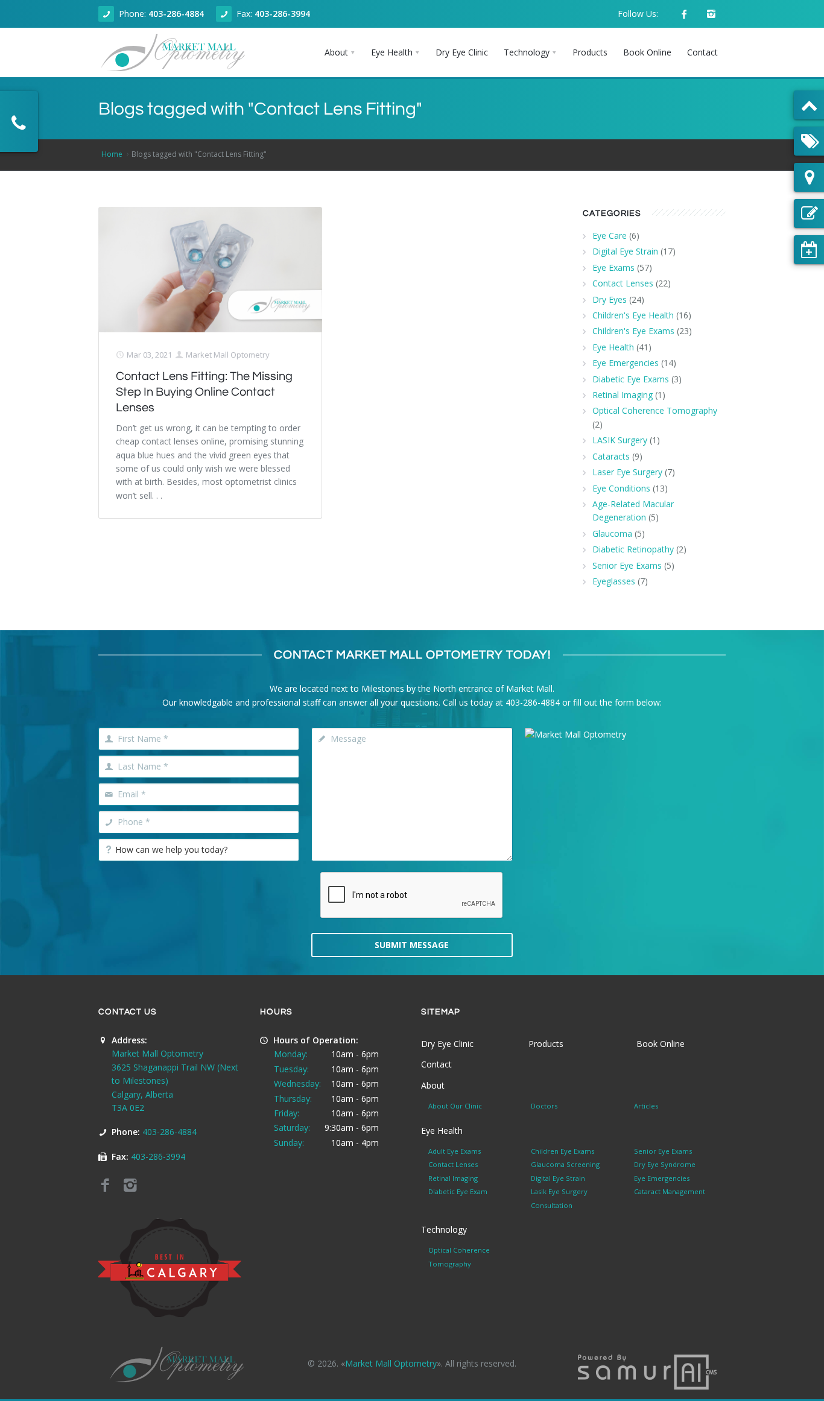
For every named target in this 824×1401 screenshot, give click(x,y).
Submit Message (412, 944)
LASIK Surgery (619, 440)
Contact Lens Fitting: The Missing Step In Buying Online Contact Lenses (204, 392)
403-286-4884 (176, 13)
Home (111, 154)
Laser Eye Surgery (627, 472)
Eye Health (613, 347)
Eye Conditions (621, 488)
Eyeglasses (613, 581)
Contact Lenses (622, 283)
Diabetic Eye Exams (630, 379)
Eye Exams (613, 267)
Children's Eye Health (633, 315)
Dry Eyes (609, 299)
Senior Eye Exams (627, 565)
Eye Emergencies (625, 362)
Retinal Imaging (622, 394)
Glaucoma (612, 533)
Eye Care (609, 235)
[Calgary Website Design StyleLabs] (647, 1371)
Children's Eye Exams (633, 331)
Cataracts (611, 456)
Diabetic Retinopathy (633, 549)
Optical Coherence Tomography (654, 410)
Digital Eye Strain (625, 251)
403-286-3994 (282, 13)
